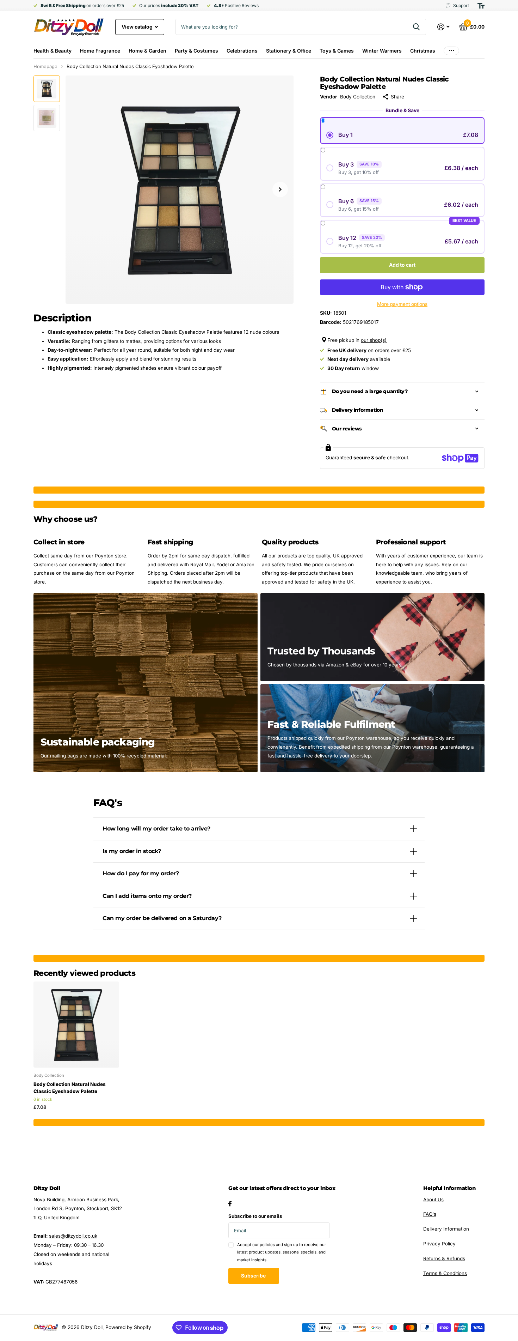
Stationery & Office (288, 51)
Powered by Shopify (128, 1327)
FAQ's (429, 1214)
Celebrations (242, 51)
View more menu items (451, 51)
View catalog (138, 27)
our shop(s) (374, 340)
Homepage (45, 66)
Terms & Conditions (445, 1273)
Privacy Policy (439, 1243)
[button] (280, 189)
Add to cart (402, 265)
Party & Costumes (196, 51)
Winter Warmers (382, 51)
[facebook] (230, 1203)
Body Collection (357, 96)
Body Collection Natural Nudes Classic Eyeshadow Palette (69, 1087)
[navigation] (46, 88)
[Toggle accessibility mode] (481, 5)
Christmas (422, 51)
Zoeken (416, 27)
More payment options (402, 304)
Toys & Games (337, 51)
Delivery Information (446, 1229)
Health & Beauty (52, 51)
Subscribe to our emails (255, 1216)
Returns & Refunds (444, 1258)
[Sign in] (443, 27)
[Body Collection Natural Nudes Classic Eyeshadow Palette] (76, 1024)
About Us (433, 1199)
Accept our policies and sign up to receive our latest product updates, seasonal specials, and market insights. (281, 1252)
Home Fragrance (100, 51)
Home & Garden (147, 51)
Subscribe (254, 1276)
